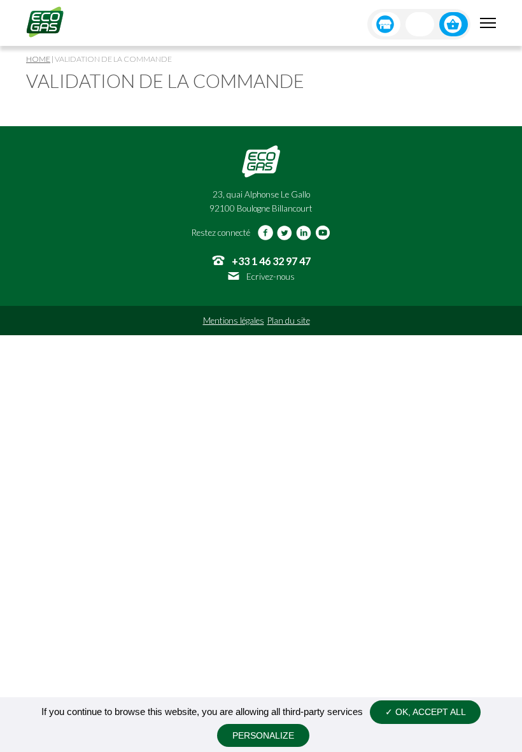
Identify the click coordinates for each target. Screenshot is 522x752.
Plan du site (288, 320)
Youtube (322, 232)
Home (38, 59)
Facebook (265, 232)
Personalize (263, 735)
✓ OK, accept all (425, 712)
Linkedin (303, 232)
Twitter (284, 232)
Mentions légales (233, 320)
